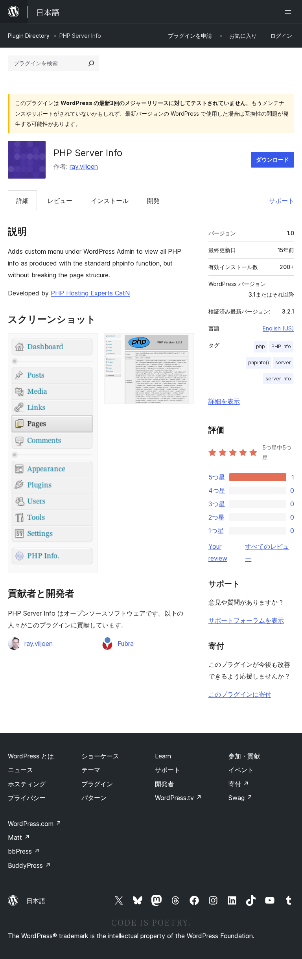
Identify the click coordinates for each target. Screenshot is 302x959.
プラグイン (97, 784)
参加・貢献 (244, 756)
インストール (110, 201)
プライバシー (27, 798)
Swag (240, 798)
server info (278, 379)
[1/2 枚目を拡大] (87, 344)
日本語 (35, 901)
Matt (19, 837)
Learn (163, 756)
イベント (241, 770)
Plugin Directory (29, 35)
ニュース (20, 770)
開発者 (164, 784)
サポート (281, 201)
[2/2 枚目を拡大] (183, 344)
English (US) (278, 328)
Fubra (126, 643)
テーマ (90, 770)
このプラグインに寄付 (239, 694)
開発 (153, 201)
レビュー (59, 201)
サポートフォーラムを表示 (246, 620)
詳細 (22, 201)
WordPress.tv (178, 798)
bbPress (24, 851)
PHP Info (281, 346)
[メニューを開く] (289, 12)
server (283, 362)
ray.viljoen (84, 166)
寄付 (238, 784)
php (260, 346)
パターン (94, 798)
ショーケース (100, 756)
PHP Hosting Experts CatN (90, 293)
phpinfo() (258, 362)
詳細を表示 (224, 401)
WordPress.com (34, 824)
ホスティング (27, 784)
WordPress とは (31, 756)
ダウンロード (272, 159)
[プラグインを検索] (91, 63)
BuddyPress (29, 865)
